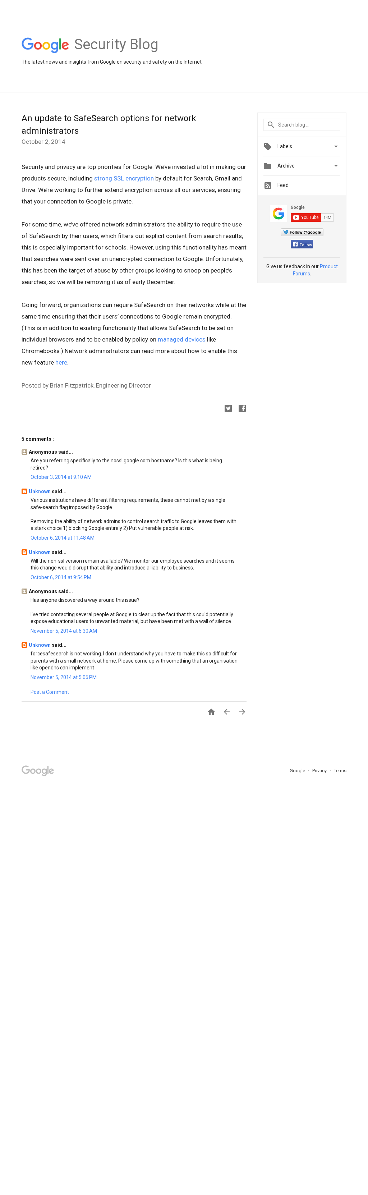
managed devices (182, 339)
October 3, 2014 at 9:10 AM (61, 477)
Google (298, 770)
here (61, 362)
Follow (306, 245)
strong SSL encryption (124, 178)
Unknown (40, 491)
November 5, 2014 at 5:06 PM (64, 677)
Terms (340, 770)
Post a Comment (50, 692)
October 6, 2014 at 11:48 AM (63, 538)
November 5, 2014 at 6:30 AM (64, 631)
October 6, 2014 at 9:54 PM (61, 577)
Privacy (320, 770)
